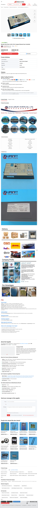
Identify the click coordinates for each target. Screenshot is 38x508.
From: (5, 401)
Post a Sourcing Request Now (28, 415)
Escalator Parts (15, 375)
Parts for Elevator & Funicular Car (23, 7)
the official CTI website (24, 343)
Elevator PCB (30, 471)
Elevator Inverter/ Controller (23, 473)
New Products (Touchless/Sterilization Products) (14, 471)
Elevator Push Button (13, 473)
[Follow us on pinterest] (36, 501)
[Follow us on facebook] (30, 501)
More (2, 499)
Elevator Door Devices (29, 495)
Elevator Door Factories (23, 492)
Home (2, 7)
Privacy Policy (34, 505)
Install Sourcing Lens (6, 503)
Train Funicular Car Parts (28, 488)
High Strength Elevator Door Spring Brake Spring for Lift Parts (32, 447)
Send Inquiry (10, 53)
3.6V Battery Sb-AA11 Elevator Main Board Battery (4, 461)
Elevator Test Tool (3, 473)
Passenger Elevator (17, 485)
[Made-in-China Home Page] (19, 2)
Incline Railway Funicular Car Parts (17, 488)
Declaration (29, 505)
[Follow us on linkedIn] (27, 503)
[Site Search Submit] (24, 4)
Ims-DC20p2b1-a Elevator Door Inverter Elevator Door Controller (14, 447)
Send (8, 415)
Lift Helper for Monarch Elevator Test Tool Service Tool (23, 432)
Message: (5, 406)
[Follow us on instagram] (33, 501)
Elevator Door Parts (5, 497)
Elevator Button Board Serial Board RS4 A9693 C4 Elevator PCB (33, 432)
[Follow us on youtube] (34, 501)
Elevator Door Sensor (21, 375)
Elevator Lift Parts (14, 495)
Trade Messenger (17, 501)
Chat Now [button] (29, 53)
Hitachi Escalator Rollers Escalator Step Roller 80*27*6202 (4, 447)
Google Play (9, 501)
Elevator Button (7, 377)
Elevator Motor (13, 377)
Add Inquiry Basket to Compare (19, 38)
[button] (1, 1)
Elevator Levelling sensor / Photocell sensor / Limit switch (23, 475)
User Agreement (24, 505)
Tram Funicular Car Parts (5, 488)
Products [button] (10, 4)
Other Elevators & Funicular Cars (7, 485)
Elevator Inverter (28, 375)
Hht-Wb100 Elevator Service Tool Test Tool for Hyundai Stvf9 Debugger (23, 447)
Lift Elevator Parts (19, 377)
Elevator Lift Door (21, 495)
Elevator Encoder (3, 475)
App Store (3, 501)
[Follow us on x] (32, 501)
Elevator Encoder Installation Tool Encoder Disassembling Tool (14, 432)
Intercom (30, 377)
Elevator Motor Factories (5, 495)
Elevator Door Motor (4, 471)
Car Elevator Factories (14, 492)
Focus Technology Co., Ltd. (12, 505)
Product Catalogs (15, 469)
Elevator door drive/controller (32, 473)
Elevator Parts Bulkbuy (23, 497)
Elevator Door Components (14, 497)
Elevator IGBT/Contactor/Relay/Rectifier (14, 475)
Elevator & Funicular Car (13, 7)
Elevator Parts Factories (5, 492)
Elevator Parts (10, 375)
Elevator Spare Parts (25, 377)
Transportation (6, 7)
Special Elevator (24, 485)
